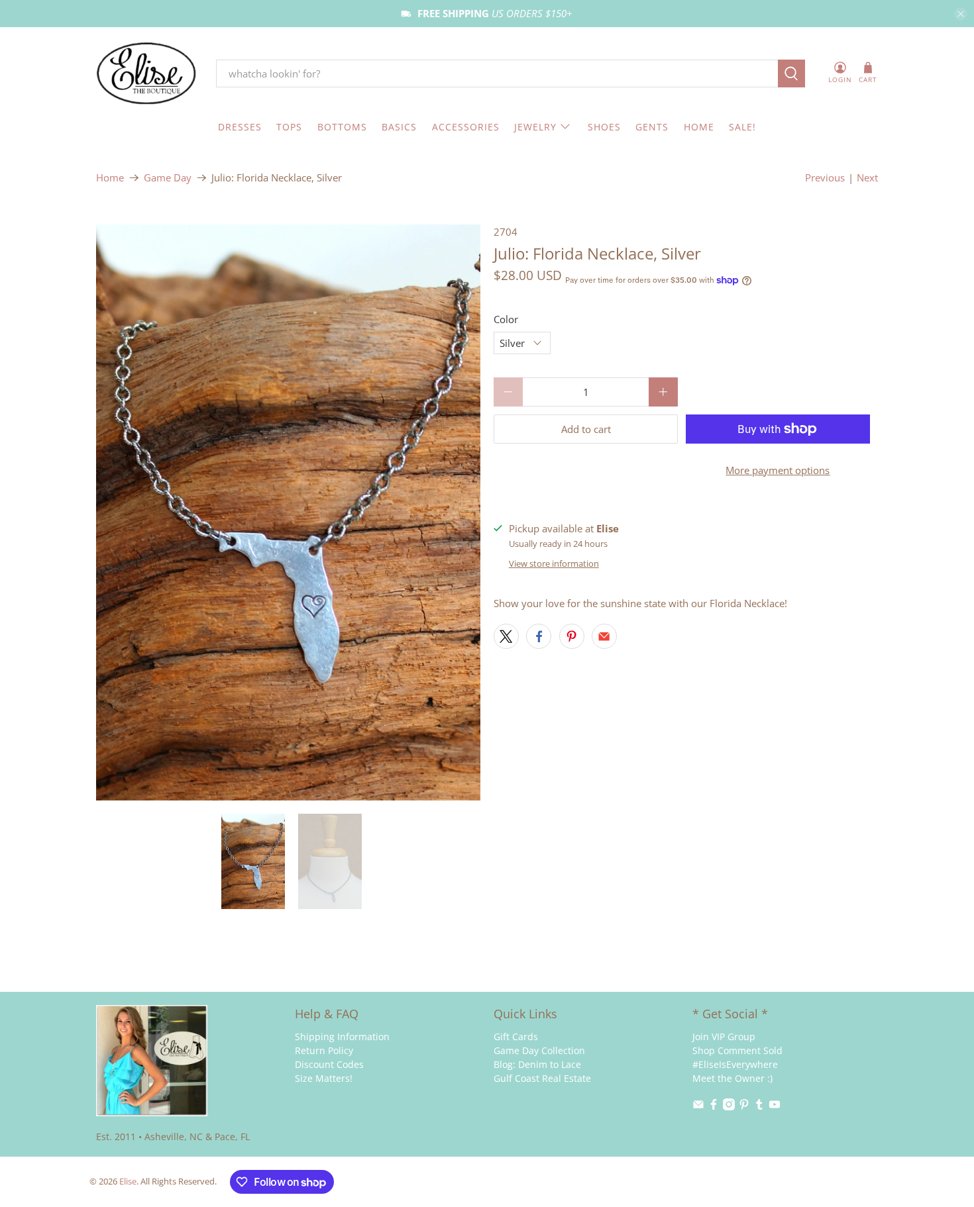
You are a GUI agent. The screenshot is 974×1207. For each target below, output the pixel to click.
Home (110, 178)
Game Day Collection (539, 1050)
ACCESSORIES (466, 127)
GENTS (652, 127)
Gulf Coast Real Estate (542, 1078)
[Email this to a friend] (604, 636)
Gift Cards (516, 1036)
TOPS (289, 127)
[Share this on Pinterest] (571, 636)
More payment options (778, 470)
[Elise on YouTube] (775, 1106)
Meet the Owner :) (732, 1078)
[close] (960, 14)
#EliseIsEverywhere (735, 1064)
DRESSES (240, 127)
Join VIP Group (723, 1036)
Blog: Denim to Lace (537, 1064)
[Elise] (146, 73)
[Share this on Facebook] (538, 636)
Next (867, 177)
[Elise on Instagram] (729, 1106)
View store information (554, 563)
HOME (699, 127)
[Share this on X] (506, 636)
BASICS (399, 127)
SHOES (604, 127)
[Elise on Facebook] (714, 1106)
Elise (127, 1181)
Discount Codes (329, 1064)
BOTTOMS (342, 127)
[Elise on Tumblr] (759, 1106)
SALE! (742, 127)
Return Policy (324, 1050)
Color (506, 319)
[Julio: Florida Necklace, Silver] (288, 512)
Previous (825, 177)
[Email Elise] (698, 1106)
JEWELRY (535, 127)
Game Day (167, 178)
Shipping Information (342, 1036)
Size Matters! (323, 1078)
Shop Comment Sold (737, 1050)
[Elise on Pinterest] (744, 1106)
